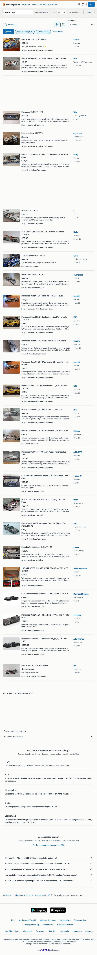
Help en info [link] (26, 4)
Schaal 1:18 (41, 32)
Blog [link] (13, 920)
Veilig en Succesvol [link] (48, 920)
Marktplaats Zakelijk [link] (27, 920)
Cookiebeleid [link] (47, 925)
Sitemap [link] (89, 931)
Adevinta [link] (53, 931)
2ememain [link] (77, 931)
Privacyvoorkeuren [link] (65, 925)
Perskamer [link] (40, 931)
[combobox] (17, 12)
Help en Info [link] (65, 920)
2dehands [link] (64, 931)
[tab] (57, 24)
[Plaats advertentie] (91, 4)
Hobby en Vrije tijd (23, 32)
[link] (11, 4)
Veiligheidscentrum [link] (50, 4)
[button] (82, 4)
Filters (9, 32)
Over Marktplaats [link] (12, 931)
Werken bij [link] (27, 931)
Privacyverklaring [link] (31, 925)
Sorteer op (72, 20)
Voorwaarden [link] (37, 4)
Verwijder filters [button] (57, 32)
